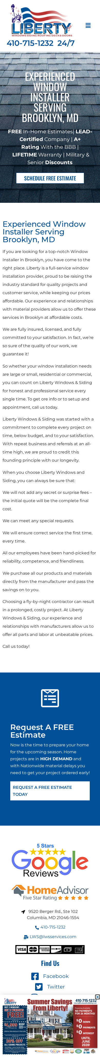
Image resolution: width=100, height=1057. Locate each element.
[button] (88, 26)
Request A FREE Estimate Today (42, 791)
